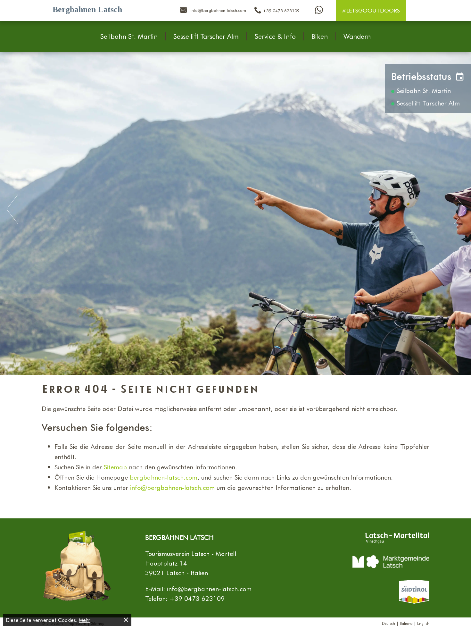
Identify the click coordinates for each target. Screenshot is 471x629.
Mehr (84, 619)
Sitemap (115, 467)
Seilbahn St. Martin (129, 36)
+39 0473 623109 (197, 598)
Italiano (406, 623)
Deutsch (388, 623)
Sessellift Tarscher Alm (206, 36)
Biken (319, 36)
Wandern (357, 36)
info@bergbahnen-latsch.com (172, 487)
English (423, 623)
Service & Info (275, 36)
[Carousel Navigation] (235, 210)
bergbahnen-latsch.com (163, 477)
